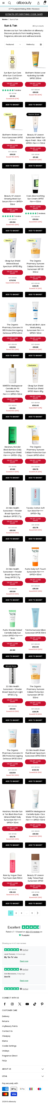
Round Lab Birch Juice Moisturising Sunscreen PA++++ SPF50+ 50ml (35, 328)
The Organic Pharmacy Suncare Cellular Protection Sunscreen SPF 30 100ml (35, 266)
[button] (9, 3)
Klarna (5, 1041)
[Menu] (3, 3)
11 (32, 913)
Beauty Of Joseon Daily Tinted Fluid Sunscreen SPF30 (35, 878)
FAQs (4, 1060)
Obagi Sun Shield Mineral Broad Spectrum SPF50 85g (12, 264)
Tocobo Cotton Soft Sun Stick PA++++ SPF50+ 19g (35, 511)
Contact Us (7, 1031)
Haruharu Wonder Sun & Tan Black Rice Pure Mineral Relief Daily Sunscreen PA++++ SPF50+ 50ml (13, 817)
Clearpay (6, 1036)
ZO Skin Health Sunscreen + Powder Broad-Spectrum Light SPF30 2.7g (12, 690)
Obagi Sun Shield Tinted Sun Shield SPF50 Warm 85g (35, 388)
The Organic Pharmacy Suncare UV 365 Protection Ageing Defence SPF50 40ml (12, 328)
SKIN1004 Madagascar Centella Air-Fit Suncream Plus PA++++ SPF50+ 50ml (12, 389)
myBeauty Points (10, 1026)
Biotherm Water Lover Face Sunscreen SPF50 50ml (12, 137)
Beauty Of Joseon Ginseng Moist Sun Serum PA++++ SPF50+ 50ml (12, 200)
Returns (5, 1021)
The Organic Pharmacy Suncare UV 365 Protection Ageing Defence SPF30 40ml (12, 754)
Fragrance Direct (9, 1055)
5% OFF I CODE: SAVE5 (12, 84)
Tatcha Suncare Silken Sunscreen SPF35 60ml (35, 631)
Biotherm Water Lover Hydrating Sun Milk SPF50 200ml (35, 75)
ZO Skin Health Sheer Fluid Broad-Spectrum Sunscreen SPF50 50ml (35, 753)
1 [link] (10, 913)
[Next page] (37, 913)
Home (4, 19)
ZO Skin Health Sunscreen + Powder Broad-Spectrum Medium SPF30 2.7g (12, 512)
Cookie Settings (9, 1046)
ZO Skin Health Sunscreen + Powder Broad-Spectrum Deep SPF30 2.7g (12, 573)
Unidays (5, 1050)
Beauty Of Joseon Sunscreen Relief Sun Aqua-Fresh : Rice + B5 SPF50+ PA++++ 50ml (35, 138)
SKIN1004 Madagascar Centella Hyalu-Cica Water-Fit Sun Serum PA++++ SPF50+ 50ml (35, 815)
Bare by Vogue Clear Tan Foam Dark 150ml (12, 876)
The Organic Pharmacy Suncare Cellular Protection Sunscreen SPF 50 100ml (35, 692)
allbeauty (12, 1101)
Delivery (5, 1016)
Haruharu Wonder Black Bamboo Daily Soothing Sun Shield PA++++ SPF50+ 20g (12, 451)
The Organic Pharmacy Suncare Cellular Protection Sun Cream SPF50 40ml (35, 451)
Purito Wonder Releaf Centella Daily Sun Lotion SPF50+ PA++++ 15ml (12, 634)
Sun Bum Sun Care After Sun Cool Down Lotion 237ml (12, 75)
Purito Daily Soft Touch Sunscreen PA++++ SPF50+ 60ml (35, 572)
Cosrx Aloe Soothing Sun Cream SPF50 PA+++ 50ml (35, 199)
